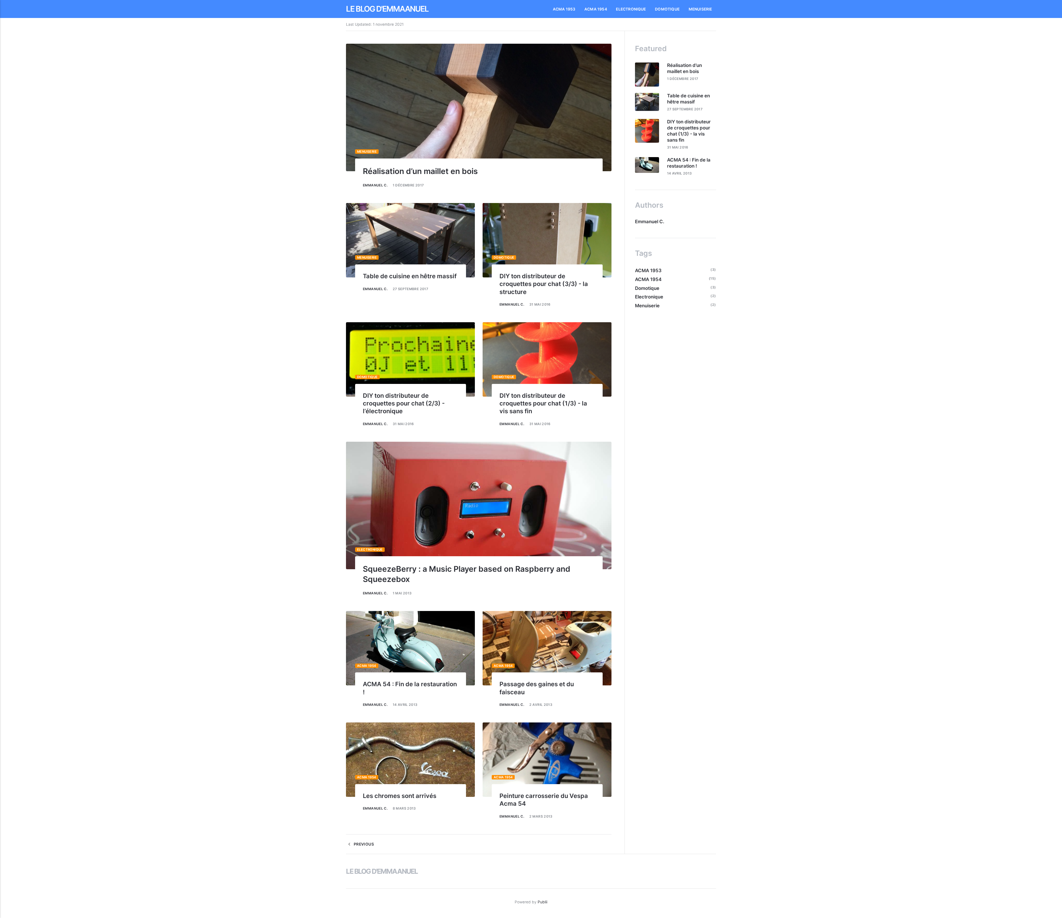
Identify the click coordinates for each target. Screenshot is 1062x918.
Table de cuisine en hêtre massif (410, 276)
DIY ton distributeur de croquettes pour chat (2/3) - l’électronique (404, 403)
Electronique (631, 9)
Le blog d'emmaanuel (387, 9)
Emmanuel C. (375, 185)
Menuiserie (700, 9)
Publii (542, 902)
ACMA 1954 (595, 9)
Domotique (667, 9)
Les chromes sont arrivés (399, 795)
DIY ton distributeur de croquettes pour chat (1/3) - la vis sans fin (543, 403)
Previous (363, 844)
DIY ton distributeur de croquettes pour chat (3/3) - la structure (543, 283)
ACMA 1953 (564, 9)
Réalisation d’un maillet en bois (420, 171)
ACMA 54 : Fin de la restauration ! (688, 163)
